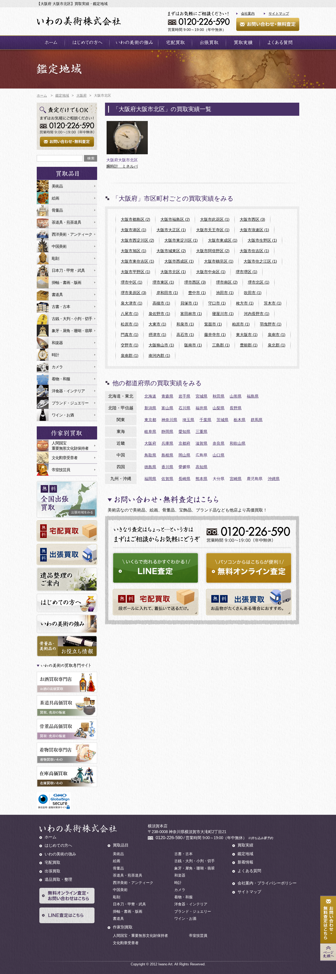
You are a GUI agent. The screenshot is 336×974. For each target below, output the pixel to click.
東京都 (150, 419)
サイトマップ (279, 13)
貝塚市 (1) (189, 303)
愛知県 (184, 431)
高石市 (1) (185, 334)
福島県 (253, 396)
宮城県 (201, 396)
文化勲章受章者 (64, 457)
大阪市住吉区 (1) (254, 251)
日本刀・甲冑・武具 (68, 270)
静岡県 (167, 431)
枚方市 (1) (245, 303)
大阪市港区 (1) (133, 230)
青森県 (167, 396)
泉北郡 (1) (276, 345)
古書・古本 (61, 306)
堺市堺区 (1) (246, 271)
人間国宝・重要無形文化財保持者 (140, 935)
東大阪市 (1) (247, 334)
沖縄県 (274, 478)
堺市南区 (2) (227, 282)
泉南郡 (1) (129, 355)
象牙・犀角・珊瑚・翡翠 (72, 330)
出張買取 (209, 42)
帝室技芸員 (61, 469)
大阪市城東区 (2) (171, 251)
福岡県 (150, 478)
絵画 (55, 198)
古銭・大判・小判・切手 (72, 318)
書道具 (57, 294)
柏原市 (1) (241, 324)
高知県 (201, 467)
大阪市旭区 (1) (133, 251)
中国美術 (59, 246)
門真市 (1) (129, 334)
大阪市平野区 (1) (135, 271)
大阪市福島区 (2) (175, 219)
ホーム (51, 42)
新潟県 (150, 408)
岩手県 (184, 396)
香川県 (167, 467)
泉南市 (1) (276, 334)
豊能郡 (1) (249, 345)
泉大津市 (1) (131, 303)
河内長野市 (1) (256, 313)
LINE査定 (155, 568)
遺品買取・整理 (58, 879)
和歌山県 (237, 443)
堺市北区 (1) (258, 282)
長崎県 (184, 478)
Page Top (328, 952)
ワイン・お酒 (63, 415)
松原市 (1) (129, 324)
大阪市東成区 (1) (222, 240)
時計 (55, 355)
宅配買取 (175, 42)
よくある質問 (279, 42)
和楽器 (57, 342)
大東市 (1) (157, 324)
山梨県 (218, 408)
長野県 (236, 408)
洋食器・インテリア (68, 391)
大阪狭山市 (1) (161, 345)
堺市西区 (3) (195, 282)
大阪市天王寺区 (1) (212, 230)
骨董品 (57, 210)
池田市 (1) (225, 292)
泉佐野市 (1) (159, 313)
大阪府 (150, 443)
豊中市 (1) (197, 292)
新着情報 (245, 862)
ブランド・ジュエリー (70, 403)
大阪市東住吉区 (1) (137, 261)
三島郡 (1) (221, 345)
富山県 (167, 408)
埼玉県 (188, 419)
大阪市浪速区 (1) (254, 230)
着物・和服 (61, 379)
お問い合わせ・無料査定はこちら (328, 920)
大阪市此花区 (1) (214, 219)
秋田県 (218, 396)
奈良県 (218, 443)
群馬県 (256, 419)
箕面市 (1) (213, 324)
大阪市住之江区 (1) (260, 261)
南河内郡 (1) (159, 355)
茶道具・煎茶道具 (66, 222)
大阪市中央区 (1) (210, 271)
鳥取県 (150, 455)
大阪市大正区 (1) (171, 230)
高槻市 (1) (161, 303)
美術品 (57, 186)
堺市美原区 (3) (133, 292)
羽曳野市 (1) (270, 324)
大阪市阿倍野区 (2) (212, 251)
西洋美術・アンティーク (72, 234)
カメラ (57, 367)
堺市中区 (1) (131, 282)
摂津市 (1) (157, 334)
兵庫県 (167, 443)
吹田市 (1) (252, 292)
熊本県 (201, 478)
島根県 (167, 455)
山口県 (218, 455)
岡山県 (184, 455)
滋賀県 (201, 443)
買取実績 (243, 42)
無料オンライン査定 (248, 568)
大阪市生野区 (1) (262, 240)
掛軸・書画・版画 (66, 282)
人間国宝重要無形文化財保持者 (70, 445)
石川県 (184, 408)
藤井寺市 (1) (215, 334)
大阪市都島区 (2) (135, 219)
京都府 (184, 443)
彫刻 (55, 258)
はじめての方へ (87, 42)
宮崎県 (236, 478)
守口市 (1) (217, 303)
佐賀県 (167, 478)
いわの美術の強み (133, 42)
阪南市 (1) (193, 345)
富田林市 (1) (191, 313)
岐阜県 (150, 431)
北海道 (150, 396)
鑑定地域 (245, 853)
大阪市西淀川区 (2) (137, 240)
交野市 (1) (129, 345)
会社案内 (248, 13)
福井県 (201, 408)
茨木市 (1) (272, 303)
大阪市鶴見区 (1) (218, 261)
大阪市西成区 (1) (179, 261)
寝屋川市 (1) (223, 313)
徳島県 (150, 467)
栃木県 (239, 419)
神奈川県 (169, 419)
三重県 (201, 431)
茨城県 (222, 419)
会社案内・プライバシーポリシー (267, 883)
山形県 (236, 396)
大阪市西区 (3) (252, 219)
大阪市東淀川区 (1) (181, 240)
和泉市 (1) (185, 324)
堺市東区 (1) (163, 282)
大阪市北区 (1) (173, 271)
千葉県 (205, 419)
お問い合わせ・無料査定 (267, 24)
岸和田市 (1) (167, 292)
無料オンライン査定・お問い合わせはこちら (66, 896)
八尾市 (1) (129, 313)
